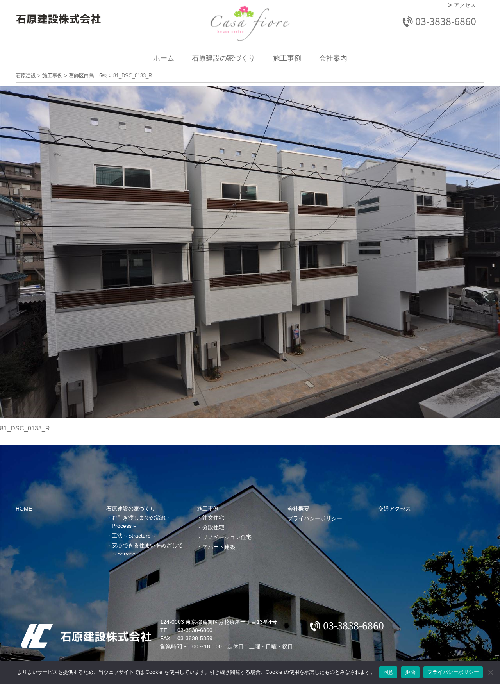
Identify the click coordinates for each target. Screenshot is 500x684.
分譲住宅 (213, 527)
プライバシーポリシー (315, 518)
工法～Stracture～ (134, 535)
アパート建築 (218, 547)
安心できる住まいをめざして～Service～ (147, 549)
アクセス (465, 5)
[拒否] (490, 672)
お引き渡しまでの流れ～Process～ (142, 521)
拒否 (410, 672)
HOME (24, 508)
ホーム (163, 58)
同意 (388, 672)
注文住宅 (213, 517)
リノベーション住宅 (227, 537)
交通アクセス (394, 508)
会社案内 (333, 58)
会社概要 (298, 508)
